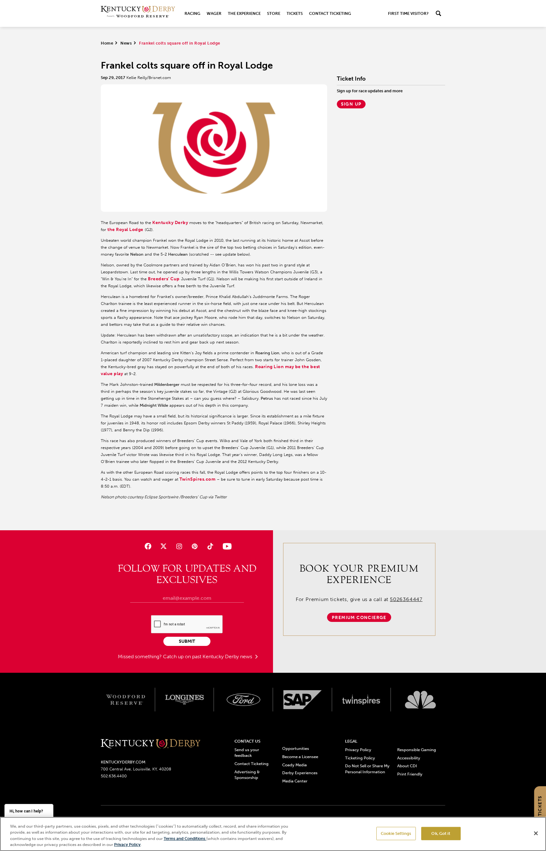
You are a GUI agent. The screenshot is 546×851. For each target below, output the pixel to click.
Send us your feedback (246, 752)
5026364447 (406, 599)
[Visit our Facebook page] (147, 546)
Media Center (294, 781)
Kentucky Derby (170, 222)
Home (107, 43)
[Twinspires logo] (362, 699)
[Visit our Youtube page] (225, 546)
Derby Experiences (300, 772)
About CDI (407, 765)
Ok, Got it (440, 833)
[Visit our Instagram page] (179, 546)
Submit (187, 641)
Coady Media (294, 765)
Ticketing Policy (360, 758)
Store (273, 13)
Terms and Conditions (185, 838)
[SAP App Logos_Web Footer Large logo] (303, 699)
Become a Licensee (300, 756)
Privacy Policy (358, 749)
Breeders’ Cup (164, 279)
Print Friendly (409, 774)
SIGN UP (351, 104)
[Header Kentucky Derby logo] (138, 13)
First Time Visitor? (408, 13)
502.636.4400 (114, 776)
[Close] (536, 833)
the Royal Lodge (125, 229)
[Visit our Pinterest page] (194, 546)
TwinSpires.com (197, 479)
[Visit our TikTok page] (210, 546)
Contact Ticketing (330, 13)
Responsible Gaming (416, 749)
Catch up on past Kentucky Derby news (208, 656)
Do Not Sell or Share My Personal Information (367, 768)
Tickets (295, 13)
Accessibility (408, 758)
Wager (214, 13)
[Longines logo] (185, 699)
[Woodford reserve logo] (126, 699)
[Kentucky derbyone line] (150, 744)
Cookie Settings (396, 833)
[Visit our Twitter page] (163, 546)
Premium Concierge (359, 617)
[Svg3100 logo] (420, 699)
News (126, 43)
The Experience (244, 13)
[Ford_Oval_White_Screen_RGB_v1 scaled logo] (243, 699)
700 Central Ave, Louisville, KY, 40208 (136, 769)
